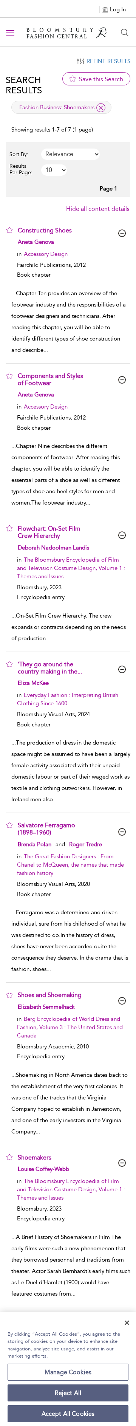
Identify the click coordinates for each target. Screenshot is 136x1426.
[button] (9, 230)
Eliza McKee (33, 683)
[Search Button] (124, 32)
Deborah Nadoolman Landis (53, 547)
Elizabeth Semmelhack (46, 1006)
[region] (68, 1369)
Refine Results (108, 61)
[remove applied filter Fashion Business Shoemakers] (100, 107)
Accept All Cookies (68, 1413)
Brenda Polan (34, 844)
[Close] (127, 1323)
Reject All (68, 1393)
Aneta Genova (36, 241)
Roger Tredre (85, 844)
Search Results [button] (24, 85)
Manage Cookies (68, 1372)
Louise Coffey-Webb (43, 1169)
